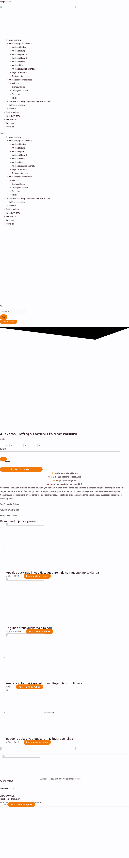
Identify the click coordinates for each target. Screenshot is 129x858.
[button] (64, 133)
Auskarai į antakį (19, 47)
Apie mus (10, 123)
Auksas (15, 83)
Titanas (15, 98)
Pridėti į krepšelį (21, 469)
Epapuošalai (5, 2)
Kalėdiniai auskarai (17, 105)
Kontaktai (10, 127)
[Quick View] (22, 576)
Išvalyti (3, 449)
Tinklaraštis (11, 119)
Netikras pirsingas (20, 76)
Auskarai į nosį (18, 65)
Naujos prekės (12, 112)
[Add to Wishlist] (3, 459)
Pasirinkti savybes (37, 576)
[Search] (3, 317)
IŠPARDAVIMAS (13, 116)
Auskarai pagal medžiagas (20, 80)
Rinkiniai (12, 108)
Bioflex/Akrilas (18, 87)
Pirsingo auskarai (13, 40)
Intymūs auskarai (19, 72)
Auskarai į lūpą (18, 62)
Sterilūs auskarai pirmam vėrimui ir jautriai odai (29, 101)
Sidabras (16, 94)
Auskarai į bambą (19, 54)
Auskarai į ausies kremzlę (23, 69)
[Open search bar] (1, 307)
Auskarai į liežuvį (19, 58)
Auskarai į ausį (18, 51)
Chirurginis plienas (20, 90)
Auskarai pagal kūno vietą (20, 43)
